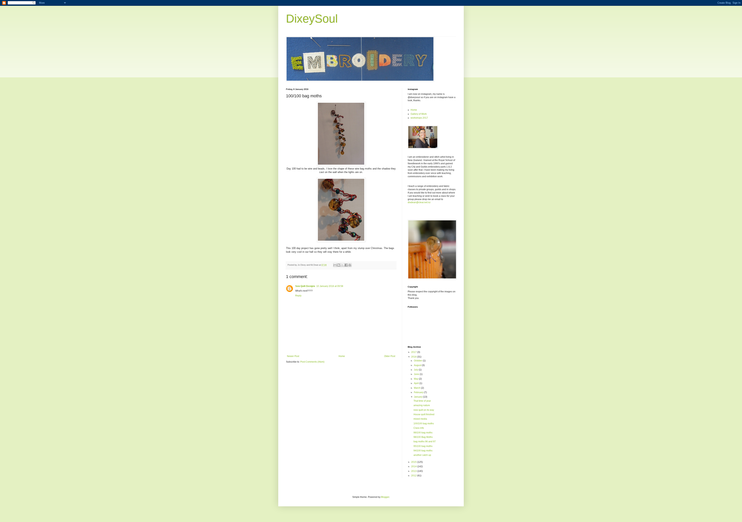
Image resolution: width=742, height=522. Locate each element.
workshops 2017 (419, 117)
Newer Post (293, 356)
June (417, 374)
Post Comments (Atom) (312, 361)
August (418, 365)
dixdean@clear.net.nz (419, 202)
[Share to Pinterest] (350, 265)
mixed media (420, 419)
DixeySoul (312, 18)
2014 (414, 466)
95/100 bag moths (423, 446)
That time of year (422, 401)
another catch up (422, 455)
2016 (414, 356)
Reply (298, 295)
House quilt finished (424, 414)
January (418, 396)
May (416, 378)
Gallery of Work (419, 114)
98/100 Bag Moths (423, 437)
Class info (419, 428)
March (417, 388)
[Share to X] (342, 265)
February (419, 392)
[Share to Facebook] (346, 265)
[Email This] (335, 265)
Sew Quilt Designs (305, 286)
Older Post (389, 356)
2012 (414, 475)
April (416, 383)
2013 (414, 471)
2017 (414, 352)
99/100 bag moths (423, 432)
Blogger (385, 497)
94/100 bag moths (423, 450)
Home (342, 356)
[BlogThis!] (339, 265)
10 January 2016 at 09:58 (329, 286)
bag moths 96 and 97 (425, 441)
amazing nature (422, 405)
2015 (414, 462)
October (418, 360)
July (416, 369)
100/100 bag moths (424, 423)
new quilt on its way (424, 410)
